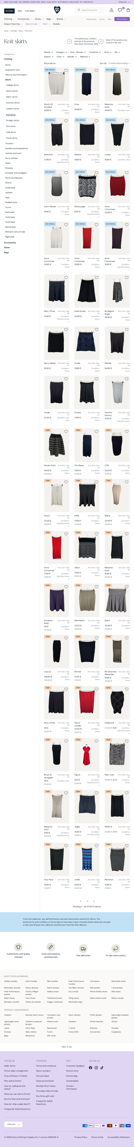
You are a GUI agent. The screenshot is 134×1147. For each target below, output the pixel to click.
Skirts (21, 31)
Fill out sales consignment (16, 1071)
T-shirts (72, 1028)
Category (60, 52)
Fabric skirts (12, 97)
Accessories (10, 242)
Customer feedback (75, 1066)
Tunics (8, 207)
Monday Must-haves (34, 1015)
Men (20, 11)
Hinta (106, 52)
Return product (43, 1071)
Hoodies (114, 1028)
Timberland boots (54, 998)
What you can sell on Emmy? (17, 1094)
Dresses (9, 168)
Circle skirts (11, 138)
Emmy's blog (71, 1076)
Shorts (8, 182)
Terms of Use (97, 1137)
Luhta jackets (117, 988)
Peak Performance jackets (12, 992)
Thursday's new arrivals (53, 1016)
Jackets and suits (13, 153)
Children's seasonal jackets (34, 1022)
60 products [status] (50, 63)
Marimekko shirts (118, 981)
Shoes (7, 247)
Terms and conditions (46, 1066)
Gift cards (51, 1035)
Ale (116, 52)
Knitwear (93, 1028)
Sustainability (72, 1081)
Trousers (9, 143)
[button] (128, 10)
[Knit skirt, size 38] (56, 84)
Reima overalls (117, 998)
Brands (56, 24)
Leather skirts (12, 108)
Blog (109, 19)
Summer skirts (13, 102)
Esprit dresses (53, 988)
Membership (91, 19)
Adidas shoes (52, 991)
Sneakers (72, 1021)
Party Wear (30, 1028)
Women (9, 11)
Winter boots (52, 1021)
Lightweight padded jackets (120, 1016)
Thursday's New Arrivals (47, 1091)
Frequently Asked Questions (17, 1109)
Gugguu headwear (55, 1002)
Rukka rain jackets (33, 1002)
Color (59, 56)
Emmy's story (72, 1071)
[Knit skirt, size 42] (117, 134)
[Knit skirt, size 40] (87, 84)
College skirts (12, 85)
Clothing (13, 31)
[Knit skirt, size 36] (87, 134)
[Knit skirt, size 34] (56, 134)
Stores (102, 19)
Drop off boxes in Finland (15, 1076)
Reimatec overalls (11, 1002)
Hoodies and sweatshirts (16, 148)
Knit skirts (28, 31)
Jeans (6, 1028)
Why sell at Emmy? (12, 1081)
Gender (70, 56)
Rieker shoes (9, 998)
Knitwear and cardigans (16, 173)
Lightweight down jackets (11, 1022)
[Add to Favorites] (66, 70)
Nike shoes (116, 991)
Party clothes (11, 158)
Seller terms (9, 1066)
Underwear (10, 187)
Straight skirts (12, 120)
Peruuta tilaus (42, 1076)
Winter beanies (96, 1021)
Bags (6, 252)
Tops (7, 197)
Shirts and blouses (13, 178)
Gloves (114, 1021)
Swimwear (10, 212)
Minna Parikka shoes (98, 991)
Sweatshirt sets (12, 70)
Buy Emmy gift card (45, 1096)
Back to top (67, 1047)
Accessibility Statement (119, 1137)
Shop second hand (45, 1081)
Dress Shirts (74, 1032)
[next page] (94, 901)
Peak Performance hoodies (76, 982)
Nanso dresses (32, 988)
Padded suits (11, 202)
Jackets (8, 192)
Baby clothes (31, 1032)
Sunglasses (116, 1032)
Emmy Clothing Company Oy (25, 1137)
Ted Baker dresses (76, 988)
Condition (93, 52)
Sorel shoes (30, 998)
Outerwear (10, 217)
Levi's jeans (94, 981)
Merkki (47, 52)
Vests (7, 163)
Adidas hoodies (10, 981)
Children (29, 11)
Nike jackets (95, 988)
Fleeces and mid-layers (16, 74)
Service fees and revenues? (17, 1099)
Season (47, 56)
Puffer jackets (96, 1015)
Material (84, 56)
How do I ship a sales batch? (17, 1104)
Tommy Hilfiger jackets (32, 992)
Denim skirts (12, 91)
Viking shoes (74, 998)
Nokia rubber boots (98, 998)
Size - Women (76, 52)
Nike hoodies (52, 981)
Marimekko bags (75, 1002)
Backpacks (30, 1035)
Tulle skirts (11, 132)
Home (6, 31)
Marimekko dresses (12, 988)
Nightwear (10, 236)
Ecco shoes (73, 991)
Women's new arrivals (15, 231)
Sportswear (10, 227)
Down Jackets (74, 1015)
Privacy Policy (80, 1137)
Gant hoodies (31, 981)
